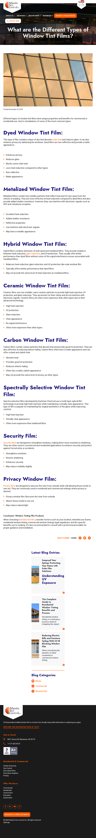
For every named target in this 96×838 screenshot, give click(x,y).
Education (7, 795)
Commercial (41, 686)
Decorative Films (9, 771)
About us (9, 16)
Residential (7, 790)
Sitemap (6, 822)
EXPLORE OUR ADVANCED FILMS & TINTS (21, 727)
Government (8, 793)
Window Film (41, 691)
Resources (47, 16)
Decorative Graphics (10, 773)
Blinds (38, 681)
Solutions (21, 16)
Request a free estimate (65, 16)
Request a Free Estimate (17, 814)
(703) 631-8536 (14, 21)
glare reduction (33, 253)
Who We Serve (34, 16)
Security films (9, 442)
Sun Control (7, 768)
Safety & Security (9, 766)
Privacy (6, 776)
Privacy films (9, 486)
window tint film (27, 519)
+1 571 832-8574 (13, 744)
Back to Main (63, 538)
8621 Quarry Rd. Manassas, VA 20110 (21, 739)
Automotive (7, 798)
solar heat (57, 139)
